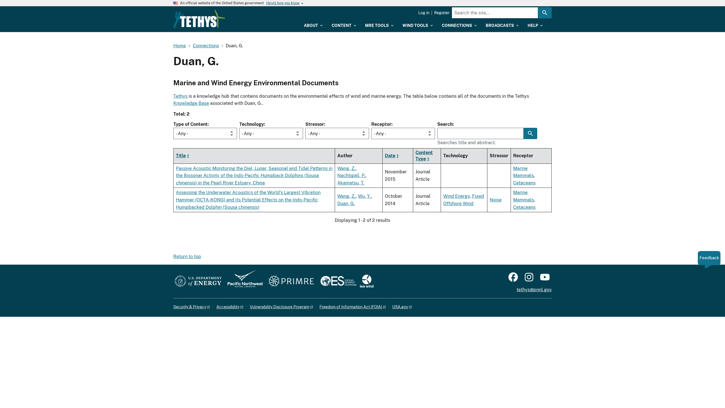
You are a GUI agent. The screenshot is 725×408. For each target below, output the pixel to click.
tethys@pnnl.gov (534, 289)
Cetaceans (524, 183)
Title (181, 155)
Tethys (180, 96)
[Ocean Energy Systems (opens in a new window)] (338, 281)
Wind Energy (456, 196)
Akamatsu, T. (350, 183)
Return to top (187, 256)
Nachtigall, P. (351, 175)
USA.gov (400, 307)
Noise (496, 200)
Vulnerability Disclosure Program (279, 307)
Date (390, 155)
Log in (423, 13)
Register (441, 13)
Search (445, 124)
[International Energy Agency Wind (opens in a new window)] (366, 281)
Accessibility (227, 307)
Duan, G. (346, 203)
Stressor (314, 124)
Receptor (381, 124)
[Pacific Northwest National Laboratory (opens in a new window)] (243, 281)
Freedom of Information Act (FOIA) (350, 307)
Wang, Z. (346, 168)
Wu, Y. (364, 196)
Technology (251, 124)
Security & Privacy (189, 307)
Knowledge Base (191, 103)
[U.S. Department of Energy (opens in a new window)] (198, 281)
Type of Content (190, 124)
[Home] (199, 19)
